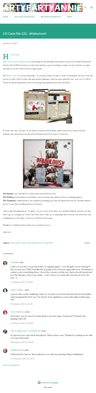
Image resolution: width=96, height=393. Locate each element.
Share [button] (87, 243)
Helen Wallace (17, 290)
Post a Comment (11, 365)
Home (5, 16)
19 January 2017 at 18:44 (21, 323)
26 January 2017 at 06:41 (21, 342)
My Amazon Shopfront (51, 16)
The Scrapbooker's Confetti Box (25, 331)
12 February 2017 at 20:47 (22, 358)
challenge (15, 243)
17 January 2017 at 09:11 (21, 282)
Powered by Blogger (49, 382)
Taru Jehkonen (17, 312)
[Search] (85, 4)
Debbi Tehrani (17, 350)
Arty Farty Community (24, 16)
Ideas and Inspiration (31, 243)
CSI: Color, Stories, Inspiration (16, 62)
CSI (28, 211)
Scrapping (48, 243)
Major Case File (13, 76)
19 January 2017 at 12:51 (21, 304)
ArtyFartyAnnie (42, 7)
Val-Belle (14, 262)
